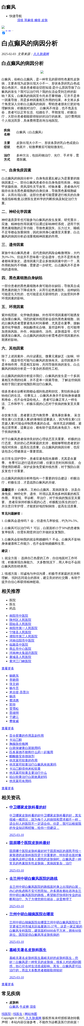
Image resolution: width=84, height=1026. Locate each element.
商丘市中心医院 (20, 648)
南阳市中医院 (18, 615)
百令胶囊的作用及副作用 (26, 735)
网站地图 (31, 1014)
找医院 (6, 1014)
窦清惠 (14, 700)
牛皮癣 (24, 1006)
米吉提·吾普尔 (19, 692)
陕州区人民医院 (20, 619)
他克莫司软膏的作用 (23, 760)
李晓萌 (14, 679)
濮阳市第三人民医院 (23, 636)
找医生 (17, 1014)
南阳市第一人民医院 (23, 628)
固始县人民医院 (20, 624)
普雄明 (14, 712)
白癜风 (9, 30)
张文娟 (14, 684)
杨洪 (12, 696)
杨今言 (14, 688)
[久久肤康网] (3, 27)
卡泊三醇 (15, 739)
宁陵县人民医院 (20, 632)
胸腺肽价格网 (18, 744)
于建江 (14, 717)
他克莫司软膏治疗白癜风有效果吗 (32, 764)
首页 (6, 30)
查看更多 (8, 668)
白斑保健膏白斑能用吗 (25, 748)
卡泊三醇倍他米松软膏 (25, 768)
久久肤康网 (41, 54)
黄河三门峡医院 (20, 661)
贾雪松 (14, 708)
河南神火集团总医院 (23, 653)
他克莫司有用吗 (20, 781)
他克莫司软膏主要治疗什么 (28, 772)
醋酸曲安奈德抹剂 (21, 756)
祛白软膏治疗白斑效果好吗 (28, 777)
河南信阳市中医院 (21, 640)
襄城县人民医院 (20, 657)
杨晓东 (14, 675)
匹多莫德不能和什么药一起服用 (31, 752)
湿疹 (33, 1006)
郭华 (12, 704)
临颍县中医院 (18, 644)
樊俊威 (14, 721)
